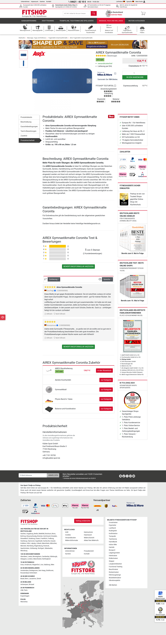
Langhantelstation (115, 564)
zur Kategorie (106, 380)
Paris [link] (25, 590)
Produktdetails (26, 117)
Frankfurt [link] (44, 538)
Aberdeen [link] (23, 556)
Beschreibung (26, 122)
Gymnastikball (61, 389)
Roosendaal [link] (24, 573)
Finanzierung (134, 66)
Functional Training (115, 567)
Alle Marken (113, 585)
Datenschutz (88, 532)
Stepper (111, 561)
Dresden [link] (54, 536)
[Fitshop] (34, 13)
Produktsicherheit (27, 140)
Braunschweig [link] (32, 536)
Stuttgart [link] (41, 548)
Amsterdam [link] (24, 570)
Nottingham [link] (46, 559)
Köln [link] (28, 543)
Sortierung (53, 279)
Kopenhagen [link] (24, 596)
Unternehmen (25, 1)
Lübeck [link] (38, 543)
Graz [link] (22, 565)
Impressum (34, 1)
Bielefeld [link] (41, 534)
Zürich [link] (39, 579)
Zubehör (24, 136)
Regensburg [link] (38, 546)
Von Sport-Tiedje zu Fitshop (30, 485)
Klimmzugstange (115, 575)
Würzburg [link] (23, 551)
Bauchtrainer (113, 569)
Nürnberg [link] (30, 546)
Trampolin (112, 536)
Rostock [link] (46, 546)
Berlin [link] (36, 534)
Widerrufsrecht (89, 538)
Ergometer (112, 525)
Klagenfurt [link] (36, 565)
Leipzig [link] (33, 543)
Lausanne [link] (32, 579)
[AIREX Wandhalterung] (49, 370)
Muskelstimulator (115, 578)
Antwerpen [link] (24, 584)
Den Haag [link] (42, 570)
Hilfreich (49, 314)
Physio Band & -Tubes (63, 399)
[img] (115, 73)
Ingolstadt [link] (38, 541)
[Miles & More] (135, 504)
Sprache (129, 1)
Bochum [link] (48, 534)
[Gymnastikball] (49, 389)
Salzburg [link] (47, 565)
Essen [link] (38, 538)
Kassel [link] (53, 541)
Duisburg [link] (32, 538)
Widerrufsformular (71, 540)
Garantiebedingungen (29, 126)
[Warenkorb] (143, 13)
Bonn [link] (53, 534)
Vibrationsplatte (114, 580)
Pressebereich (89, 551)
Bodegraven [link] (33, 570)
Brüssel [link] (31, 584)
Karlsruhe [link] (46, 541)
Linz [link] (41, 565)
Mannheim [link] (45, 543)
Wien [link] (52, 565)
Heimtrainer (113, 556)
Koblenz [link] (23, 543)
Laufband (112, 528)
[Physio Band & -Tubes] (49, 399)
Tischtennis (113, 539)
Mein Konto (139, 1)
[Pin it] (111, 116)
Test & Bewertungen (28, 131)
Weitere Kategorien (136, 21)
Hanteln (111, 547)
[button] (23, 55)
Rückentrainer (114, 572)
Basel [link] (22, 579)
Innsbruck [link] (28, 565)
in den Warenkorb (134, 77)
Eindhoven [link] (49, 570)
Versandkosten (70, 538)
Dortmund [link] (46, 536)
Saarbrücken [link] (24, 548)
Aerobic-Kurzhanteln (63, 380)
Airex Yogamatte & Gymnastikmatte (81, 38)
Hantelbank (113, 542)
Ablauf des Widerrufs (91, 540)
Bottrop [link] (23, 536)
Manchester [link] (37, 559)
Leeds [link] (30, 556)
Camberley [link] (45, 556)
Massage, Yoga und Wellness (111, 21)
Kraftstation (113, 533)
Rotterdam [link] (33, 573)
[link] (122, 159)
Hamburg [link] (23, 541)
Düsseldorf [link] (24, 538)
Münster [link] (23, 546)
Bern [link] (26, 579)
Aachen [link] (23, 534)
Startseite (22, 38)
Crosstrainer (113, 522)
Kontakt (48, 1)
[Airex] (39, 54)
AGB (66, 532)
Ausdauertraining (28, 21)
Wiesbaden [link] (49, 548)
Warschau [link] (24, 602)
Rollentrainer (113, 558)
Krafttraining (48, 21)
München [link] (53, 543)
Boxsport (112, 550)
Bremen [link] (40, 536)
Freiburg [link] (51, 538)
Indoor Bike (113, 545)
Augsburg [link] (29, 534)
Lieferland (119, 1)
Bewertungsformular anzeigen (78, 266)
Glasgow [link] (23, 559)
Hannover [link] (31, 541)
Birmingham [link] (37, 556)
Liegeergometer (114, 553)
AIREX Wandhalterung (63, 368)
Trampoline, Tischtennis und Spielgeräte (77, 21)
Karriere (42, 1)
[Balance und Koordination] (49, 408)
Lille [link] (21, 590)
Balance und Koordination (65, 409)
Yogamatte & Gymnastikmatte (58, 38)
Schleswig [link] (33, 548)
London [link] (30, 559)
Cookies (68, 535)
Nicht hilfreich (60, 314)
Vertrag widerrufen (83, 521)
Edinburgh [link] (53, 556)
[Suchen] (94, 13)
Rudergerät (113, 531)
